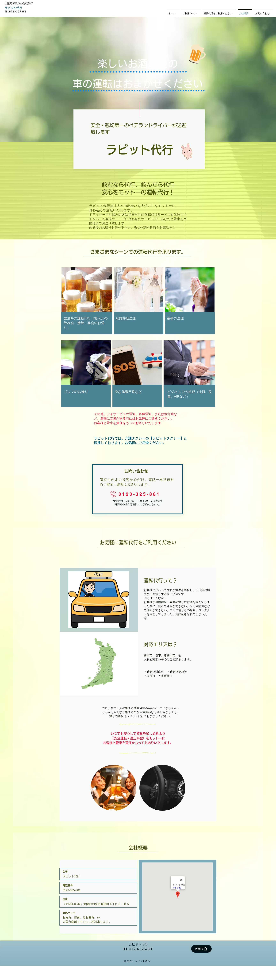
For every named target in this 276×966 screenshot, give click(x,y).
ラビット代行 (13, 7)
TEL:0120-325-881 (15, 11)
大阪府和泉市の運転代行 (19, 3)
